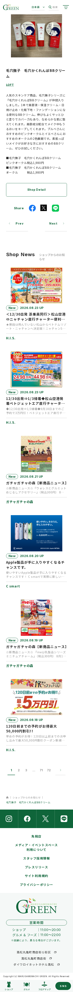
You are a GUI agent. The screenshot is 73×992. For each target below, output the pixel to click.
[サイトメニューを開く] (66, 7)
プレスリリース (36, 867)
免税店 (36, 836)
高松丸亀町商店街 (33, 958)
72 (49, 770)
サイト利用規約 (36, 876)
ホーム (7, 797)
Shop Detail (36, 189)
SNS (63, 986)
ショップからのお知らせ (27, 797)
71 (41, 770)
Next (53, 223)
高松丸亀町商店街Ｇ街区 (34, 952)
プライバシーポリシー (36, 884)
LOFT (10, 85)
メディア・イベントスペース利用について (36, 847)
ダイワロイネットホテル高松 (33, 964)
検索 (55, 7)
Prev (20, 223)
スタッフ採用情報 (36, 858)
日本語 (36, 7)
